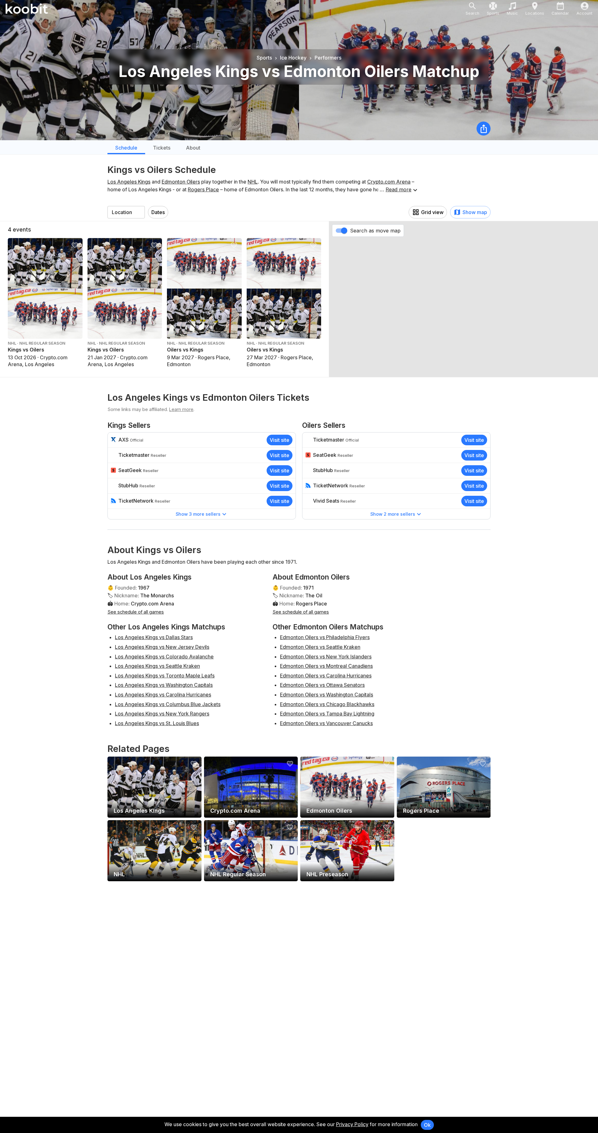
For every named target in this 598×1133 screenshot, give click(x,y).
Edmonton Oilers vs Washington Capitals (326, 694)
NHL (253, 182)
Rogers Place (203, 189)
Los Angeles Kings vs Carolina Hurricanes (163, 694)
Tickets (161, 148)
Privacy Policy (352, 1124)
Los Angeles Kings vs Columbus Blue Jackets (168, 704)
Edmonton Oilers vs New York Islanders (326, 656)
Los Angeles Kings (128, 182)
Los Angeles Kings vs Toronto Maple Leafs (165, 675)
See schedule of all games (135, 611)
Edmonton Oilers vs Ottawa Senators (322, 685)
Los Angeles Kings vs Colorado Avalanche (164, 656)
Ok (427, 1125)
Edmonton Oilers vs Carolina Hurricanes (326, 675)
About (193, 148)
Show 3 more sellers (198, 514)
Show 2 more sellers (392, 514)
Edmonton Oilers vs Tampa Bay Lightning (327, 713)
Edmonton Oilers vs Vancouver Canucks (326, 723)
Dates (158, 212)
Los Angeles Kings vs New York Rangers (162, 713)
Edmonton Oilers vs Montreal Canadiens (326, 666)
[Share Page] (484, 129)
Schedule (126, 148)
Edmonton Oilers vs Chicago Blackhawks (327, 704)
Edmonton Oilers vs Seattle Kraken (320, 647)
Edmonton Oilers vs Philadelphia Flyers (325, 637)
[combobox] (126, 212)
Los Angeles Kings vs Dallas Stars (154, 637)
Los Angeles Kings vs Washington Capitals (164, 685)
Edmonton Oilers (181, 182)
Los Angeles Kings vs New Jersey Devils (162, 647)
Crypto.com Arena (389, 182)
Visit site (279, 440)
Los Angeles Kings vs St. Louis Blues (157, 723)
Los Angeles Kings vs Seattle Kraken (157, 666)
